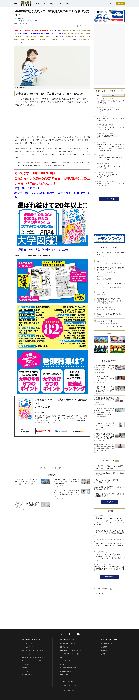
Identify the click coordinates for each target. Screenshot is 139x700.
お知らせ (104, 654)
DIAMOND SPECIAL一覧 (103, 589)
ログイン (111, 3)
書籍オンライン (64, 657)
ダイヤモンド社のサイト (68, 639)
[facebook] (69, 634)
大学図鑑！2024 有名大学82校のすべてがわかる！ (43, 249)
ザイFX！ (63, 664)
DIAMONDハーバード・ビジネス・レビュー (73, 650)
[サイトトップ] (26, 3)
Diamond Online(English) (67, 643)
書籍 (67, 4)
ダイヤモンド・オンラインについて (33, 639)
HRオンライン (64, 675)
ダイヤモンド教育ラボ (66, 681)
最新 (98, 95)
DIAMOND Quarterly (66, 671)
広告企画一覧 (98, 594)
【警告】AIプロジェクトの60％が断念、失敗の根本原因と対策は (109, 495)
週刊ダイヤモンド (65, 647)
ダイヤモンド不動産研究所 (68, 668)
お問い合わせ (26, 671)
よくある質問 (26, 664)
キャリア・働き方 (19, 21)
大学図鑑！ (57, 30)
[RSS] (78, 634)
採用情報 (104, 650)
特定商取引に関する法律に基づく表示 (33, 657)
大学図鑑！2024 (32, 21)
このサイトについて (28, 643)
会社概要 (104, 647)
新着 (37, 4)
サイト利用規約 (26, 654)
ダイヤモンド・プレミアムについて (32, 647)
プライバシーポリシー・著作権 (31, 661)
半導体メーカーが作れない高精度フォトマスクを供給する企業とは (109, 481)
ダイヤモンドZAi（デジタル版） (69, 654)
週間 (113, 95)
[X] (60, 634)
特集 (60, 4)
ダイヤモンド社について (109, 639)
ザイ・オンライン (65, 661)
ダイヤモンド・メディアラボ (68, 685)
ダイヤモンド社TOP (107, 643)
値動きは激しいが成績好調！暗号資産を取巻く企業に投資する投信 (109, 488)
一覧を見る (109, 502)
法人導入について (27, 675)
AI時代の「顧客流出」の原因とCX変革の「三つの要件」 (109, 474)
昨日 (105, 95)
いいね (120, 95)
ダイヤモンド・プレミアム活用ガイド (33, 650)
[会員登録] (120, 3)
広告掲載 (24, 668)
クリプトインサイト (66, 678)
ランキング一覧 (109, 199)
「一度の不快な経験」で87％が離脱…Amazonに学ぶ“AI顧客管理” (109, 467)
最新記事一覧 (109, 576)
